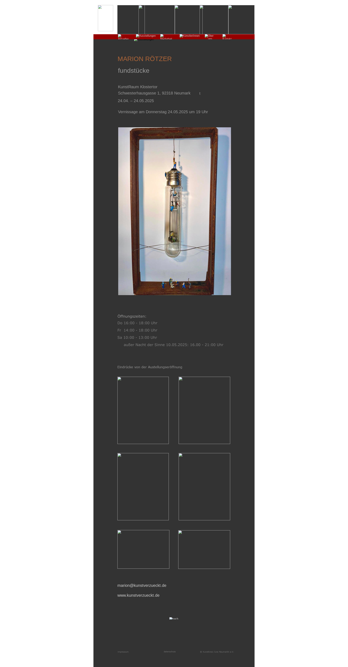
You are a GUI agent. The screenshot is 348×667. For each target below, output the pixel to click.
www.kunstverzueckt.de (138, 595)
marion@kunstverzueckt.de (141, 585)
